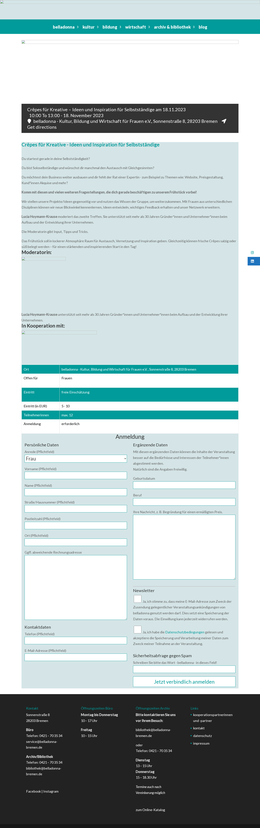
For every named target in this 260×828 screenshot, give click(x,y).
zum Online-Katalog (150, 810)
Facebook (33, 791)
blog (203, 28)
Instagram (50, 791)
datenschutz (202, 736)
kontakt (199, 728)
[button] (254, 252)
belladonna (64, 28)
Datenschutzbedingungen (184, 632)
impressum (201, 743)
